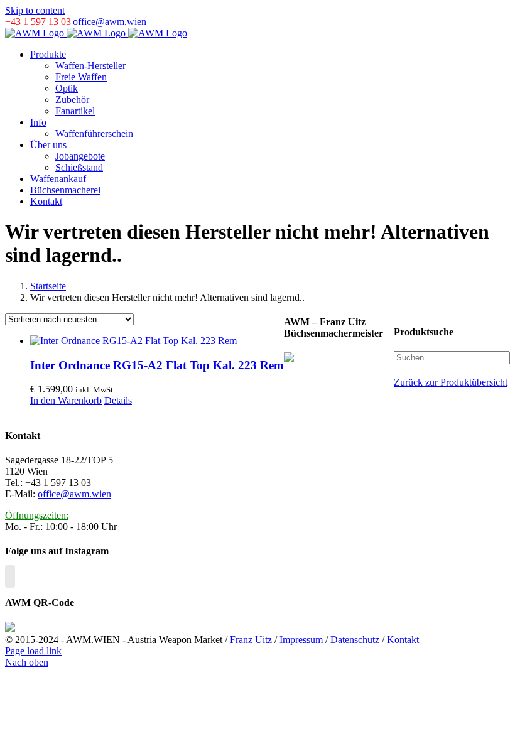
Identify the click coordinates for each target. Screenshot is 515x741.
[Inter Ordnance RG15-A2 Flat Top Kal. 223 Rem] (157, 341)
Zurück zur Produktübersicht (450, 382)
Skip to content (35, 10)
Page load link (33, 651)
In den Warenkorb (66, 400)
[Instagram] (10, 576)
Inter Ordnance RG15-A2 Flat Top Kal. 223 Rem (157, 365)
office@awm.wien (109, 21)
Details (118, 400)
